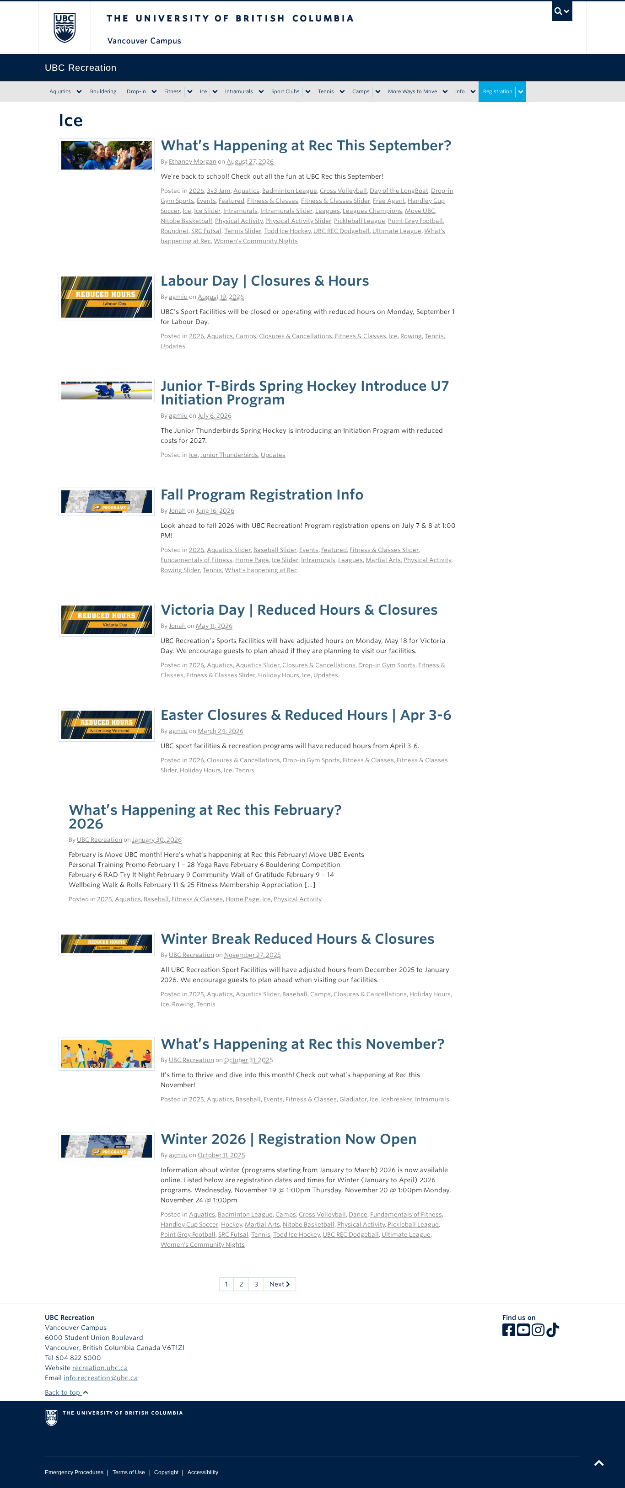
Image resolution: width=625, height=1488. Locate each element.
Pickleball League (359, 221)
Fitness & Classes (272, 200)
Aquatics (60, 91)
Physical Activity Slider (298, 221)
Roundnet (175, 231)
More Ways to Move (412, 91)
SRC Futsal (206, 231)
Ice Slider (207, 210)
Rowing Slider (180, 570)
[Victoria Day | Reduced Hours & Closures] (107, 619)
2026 (196, 190)
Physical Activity (239, 221)
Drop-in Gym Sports (386, 665)
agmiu (178, 296)
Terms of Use (129, 1472)
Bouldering (103, 91)
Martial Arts (383, 560)
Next (277, 1284)
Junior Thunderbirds (229, 455)
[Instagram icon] (538, 1333)
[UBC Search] (562, 11)
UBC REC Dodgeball (341, 231)
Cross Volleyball (343, 190)
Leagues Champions (372, 210)
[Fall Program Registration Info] (107, 501)
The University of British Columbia (64, 27)
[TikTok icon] (552, 1333)
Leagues (327, 210)
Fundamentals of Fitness (196, 560)
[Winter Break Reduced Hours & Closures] (107, 943)
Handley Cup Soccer (189, 1224)
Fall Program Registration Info (262, 494)
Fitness (173, 91)
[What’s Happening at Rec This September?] (107, 155)
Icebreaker (396, 1099)
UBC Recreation (99, 839)
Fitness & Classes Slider (335, 200)
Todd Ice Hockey (287, 231)
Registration (497, 91)
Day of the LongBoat (399, 190)
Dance (358, 1214)
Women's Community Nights (256, 241)
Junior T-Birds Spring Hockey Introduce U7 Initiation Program (305, 392)
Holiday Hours (278, 675)
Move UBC (420, 210)
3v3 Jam (219, 190)
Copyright (166, 1472)
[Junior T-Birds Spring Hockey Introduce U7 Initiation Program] (107, 389)
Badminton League (289, 190)
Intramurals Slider (286, 210)
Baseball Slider (274, 550)
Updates (173, 346)
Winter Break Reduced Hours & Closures (298, 938)
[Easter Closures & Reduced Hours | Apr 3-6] (107, 724)
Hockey (231, 1224)
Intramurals (239, 91)
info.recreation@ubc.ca (101, 1378)
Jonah (177, 510)
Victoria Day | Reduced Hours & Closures (299, 609)
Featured (231, 200)
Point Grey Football (415, 221)
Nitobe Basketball (186, 221)
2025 (104, 899)
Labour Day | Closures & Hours (265, 280)
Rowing (411, 336)
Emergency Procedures (74, 1472)
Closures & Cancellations (295, 336)
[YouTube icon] (523, 1333)
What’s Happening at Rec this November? (303, 1044)
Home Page (252, 560)
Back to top (63, 1392)
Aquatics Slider (229, 550)
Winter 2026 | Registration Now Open (289, 1139)
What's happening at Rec (261, 570)
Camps (361, 91)
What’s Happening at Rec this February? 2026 (205, 817)
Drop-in (136, 91)
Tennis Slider (242, 231)
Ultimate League (396, 231)
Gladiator (353, 1099)
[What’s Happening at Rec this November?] (107, 1053)
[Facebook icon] (508, 1333)
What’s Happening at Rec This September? (306, 145)
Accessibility (203, 1472)
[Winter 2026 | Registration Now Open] (107, 1145)
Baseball (156, 899)
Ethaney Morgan (192, 161)
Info (460, 91)
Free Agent (389, 200)
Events (206, 200)
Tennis (326, 91)
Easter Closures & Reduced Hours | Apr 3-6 (306, 715)
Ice (203, 91)
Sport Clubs (285, 91)
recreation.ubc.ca (100, 1367)
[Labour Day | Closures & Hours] (107, 296)
